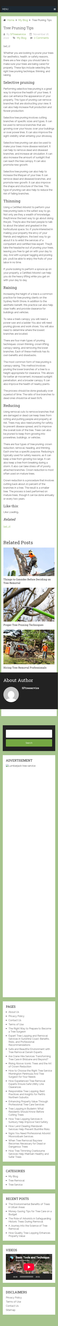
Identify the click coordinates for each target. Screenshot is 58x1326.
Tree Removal (16, 1180)
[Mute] (43, 1276)
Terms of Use (16, 1024)
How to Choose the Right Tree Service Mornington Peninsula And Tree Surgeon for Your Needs (30, 1073)
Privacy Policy (16, 1016)
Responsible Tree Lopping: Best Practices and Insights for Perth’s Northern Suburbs (26, 1094)
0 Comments (41, 37)
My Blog (21, 37)
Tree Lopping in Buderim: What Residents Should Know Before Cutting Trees (26, 1111)
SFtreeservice (18, 34)
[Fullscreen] (48, 1276)
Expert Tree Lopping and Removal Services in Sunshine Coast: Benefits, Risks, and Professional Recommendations (29, 1040)
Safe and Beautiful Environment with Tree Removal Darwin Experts (29, 1051)
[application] (29, 1267)
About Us (13, 1012)
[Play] (9, 1276)
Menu (5, 9)
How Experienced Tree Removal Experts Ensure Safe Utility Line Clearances (26, 1084)
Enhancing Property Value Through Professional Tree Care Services (28, 1103)
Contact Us (14, 1020)
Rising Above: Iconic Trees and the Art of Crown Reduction (30, 1065)
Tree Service (15, 1184)
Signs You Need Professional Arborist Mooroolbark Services (29, 1135)
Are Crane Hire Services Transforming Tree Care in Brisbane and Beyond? (29, 1058)
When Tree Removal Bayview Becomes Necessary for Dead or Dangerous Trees (27, 1143)
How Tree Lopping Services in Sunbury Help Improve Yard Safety (28, 1120)
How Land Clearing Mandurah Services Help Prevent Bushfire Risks (29, 1128)
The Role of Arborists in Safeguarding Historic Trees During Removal (29, 1220)
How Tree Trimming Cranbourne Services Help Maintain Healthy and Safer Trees (28, 1153)
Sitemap (10, 1310)
